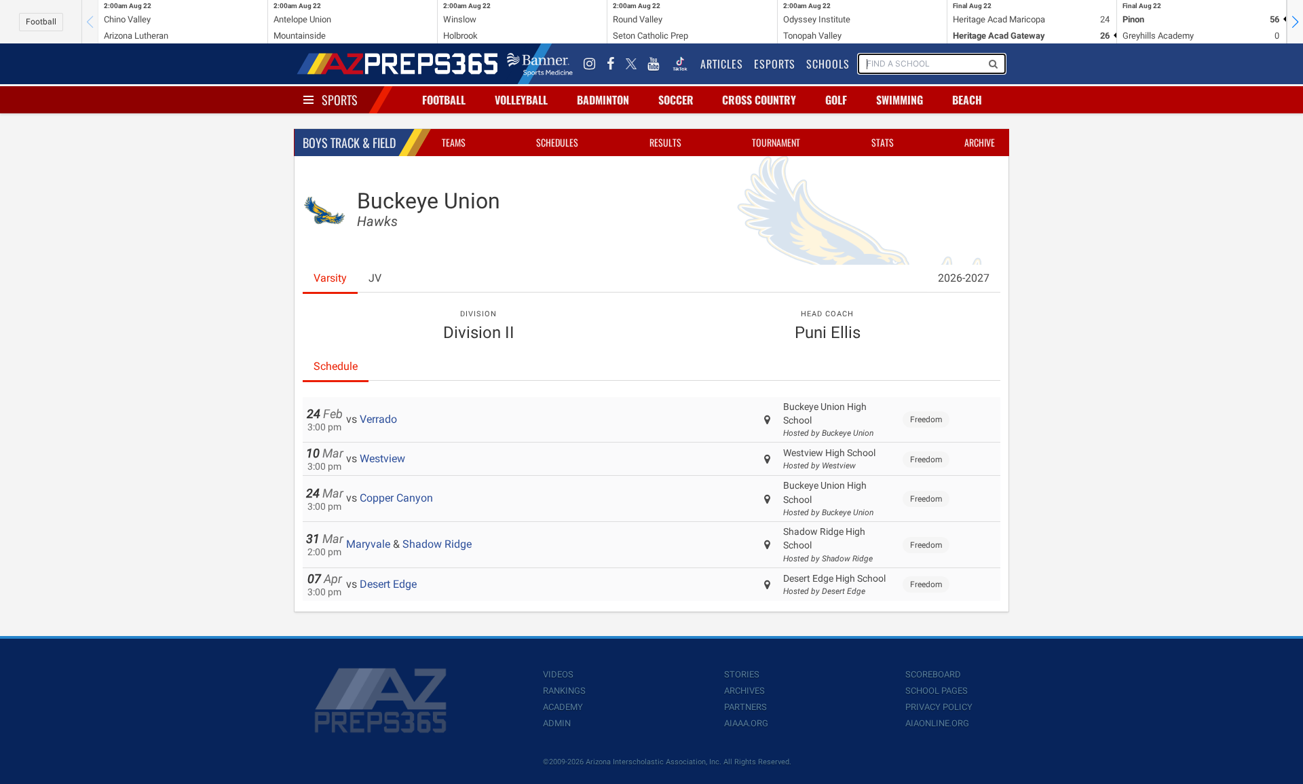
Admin (557, 723)
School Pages (936, 691)
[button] (1295, 21)
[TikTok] (680, 64)
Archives (744, 691)
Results (665, 142)
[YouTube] (653, 64)
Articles (721, 64)
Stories (741, 674)
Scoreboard (933, 674)
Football (41, 21)
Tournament (776, 142)
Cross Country (759, 100)
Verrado (378, 419)
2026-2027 (963, 278)
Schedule (336, 366)
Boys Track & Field (349, 142)
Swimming (899, 100)
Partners (745, 707)
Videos (558, 674)
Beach (967, 100)
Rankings (564, 691)
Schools (828, 64)
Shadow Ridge (437, 544)
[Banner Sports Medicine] (539, 64)
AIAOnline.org (937, 723)
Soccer (676, 100)
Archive (979, 142)
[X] (631, 64)
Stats (882, 142)
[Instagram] (590, 64)
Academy (563, 707)
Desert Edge (388, 584)
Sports (340, 100)
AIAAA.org (746, 723)
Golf (836, 100)
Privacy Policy (938, 707)
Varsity (330, 278)
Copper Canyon (396, 497)
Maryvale (368, 544)
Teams (454, 142)
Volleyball (521, 100)
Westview (382, 458)
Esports (774, 64)
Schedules (557, 142)
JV (375, 278)
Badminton (603, 100)
